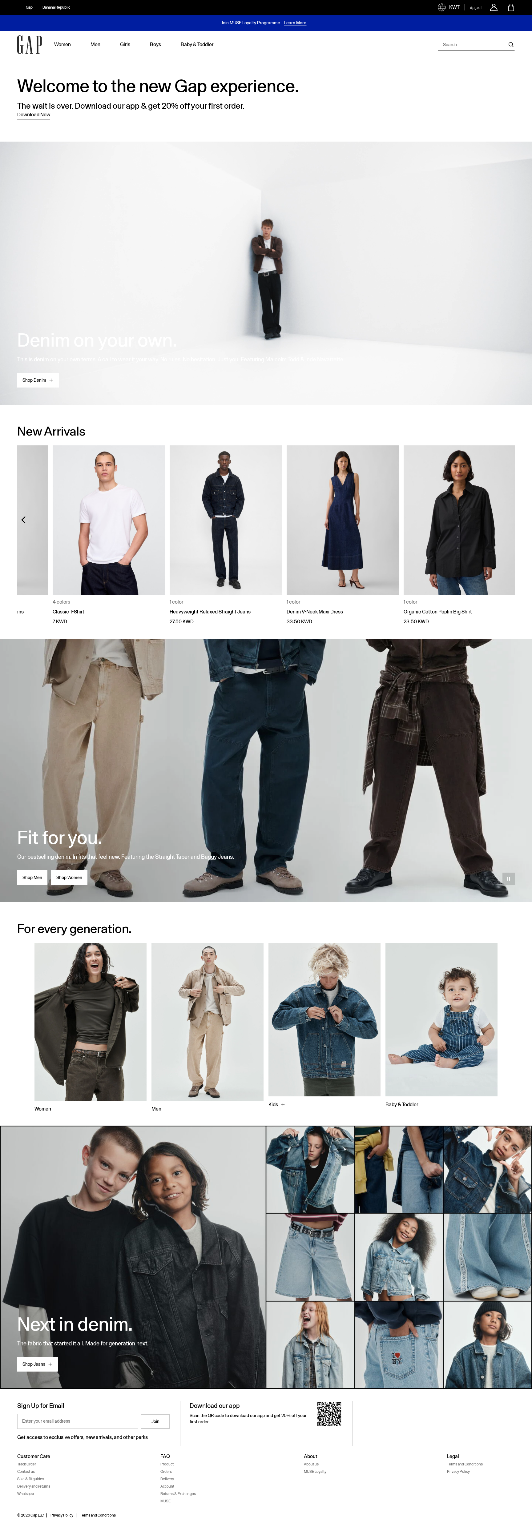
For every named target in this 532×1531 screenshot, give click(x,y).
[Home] (29, 44)
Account (167, 1486)
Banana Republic (56, 7)
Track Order (26, 1464)
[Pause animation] (508, 879)
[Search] (511, 44)
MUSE (165, 1501)
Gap (29, 7)
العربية (476, 7)
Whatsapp (25, 1494)
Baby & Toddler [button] (197, 44)
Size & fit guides (30, 1479)
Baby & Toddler (401, 1104)
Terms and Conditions (465, 1464)
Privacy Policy (458, 1471)
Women (42, 1109)
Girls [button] (125, 44)
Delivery (167, 1479)
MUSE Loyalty (315, 1471)
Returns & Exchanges (178, 1494)
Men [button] (95, 44)
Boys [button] (155, 44)
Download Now (33, 115)
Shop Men (32, 877)
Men (156, 1109)
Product (167, 1464)
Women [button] (62, 44)
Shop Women (69, 877)
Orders (166, 1471)
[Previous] (23, 520)
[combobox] (476, 44)
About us (311, 1464)
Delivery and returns (33, 1486)
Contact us (26, 1471)
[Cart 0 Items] (511, 7)
